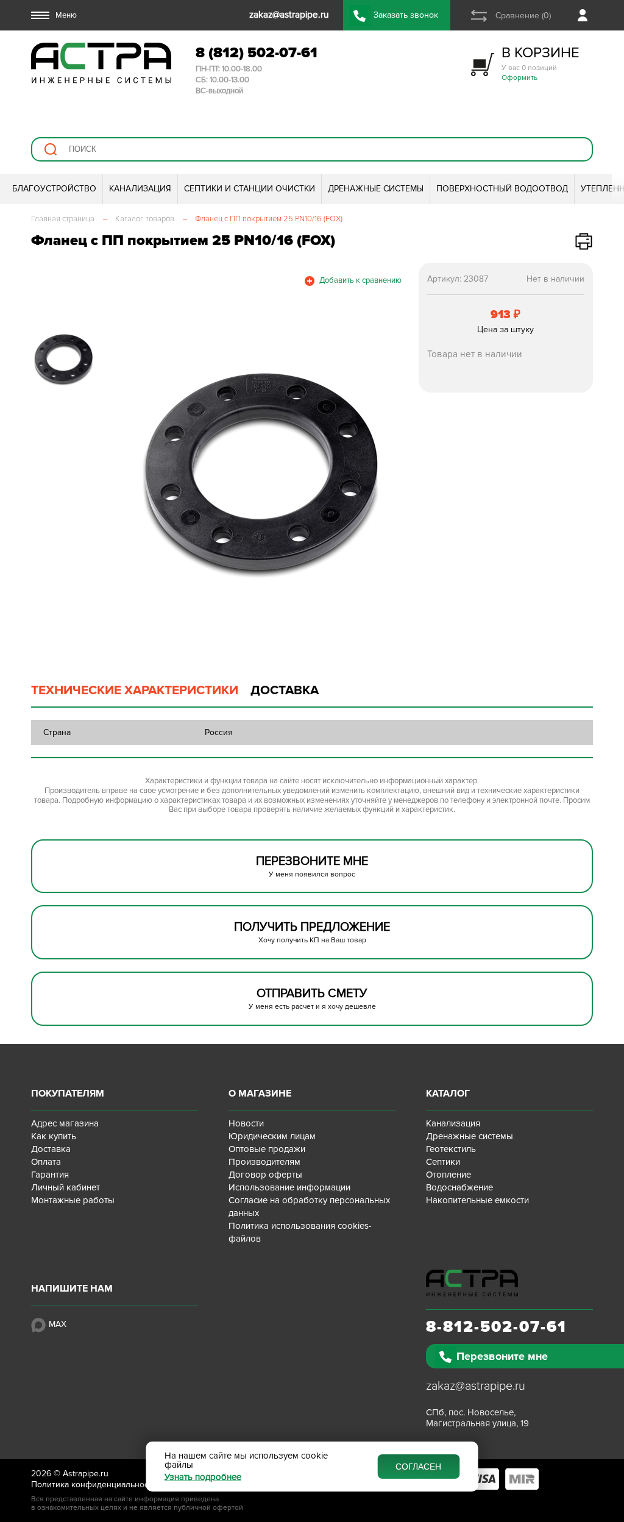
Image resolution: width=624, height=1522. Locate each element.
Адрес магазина (65, 1123)
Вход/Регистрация (585, 15)
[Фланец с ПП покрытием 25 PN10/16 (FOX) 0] (260, 473)
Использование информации (289, 1187)
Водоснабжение (459, 1187)
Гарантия (50, 1174)
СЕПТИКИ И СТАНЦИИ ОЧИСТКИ (249, 188)
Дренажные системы (469, 1136)
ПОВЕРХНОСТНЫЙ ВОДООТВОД (502, 188)
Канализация (453, 1123)
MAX (57, 1324)
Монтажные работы (73, 1200)
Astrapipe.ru (85, 1473)
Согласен (418, 1466)
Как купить (53, 1136)
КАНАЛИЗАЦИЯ (140, 188)
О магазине (260, 1093)
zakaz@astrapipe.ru (475, 1386)
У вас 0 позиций (541, 63)
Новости (246, 1123)
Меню (66, 15)
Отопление (448, 1174)
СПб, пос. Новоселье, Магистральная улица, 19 (477, 1418)
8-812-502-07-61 (496, 1327)
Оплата (46, 1161)
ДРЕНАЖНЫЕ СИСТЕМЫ (376, 188)
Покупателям (67, 1093)
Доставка (51, 1148)
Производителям (264, 1161)
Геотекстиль (451, 1148)
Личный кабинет (65, 1187)
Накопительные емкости (477, 1200)
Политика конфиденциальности (94, 1484)
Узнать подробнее (203, 1477)
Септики (443, 1161)
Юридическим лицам (272, 1136)
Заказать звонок (406, 15)
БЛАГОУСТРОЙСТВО (54, 188)
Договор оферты (265, 1174)
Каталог (448, 1093)
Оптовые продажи (267, 1148)
